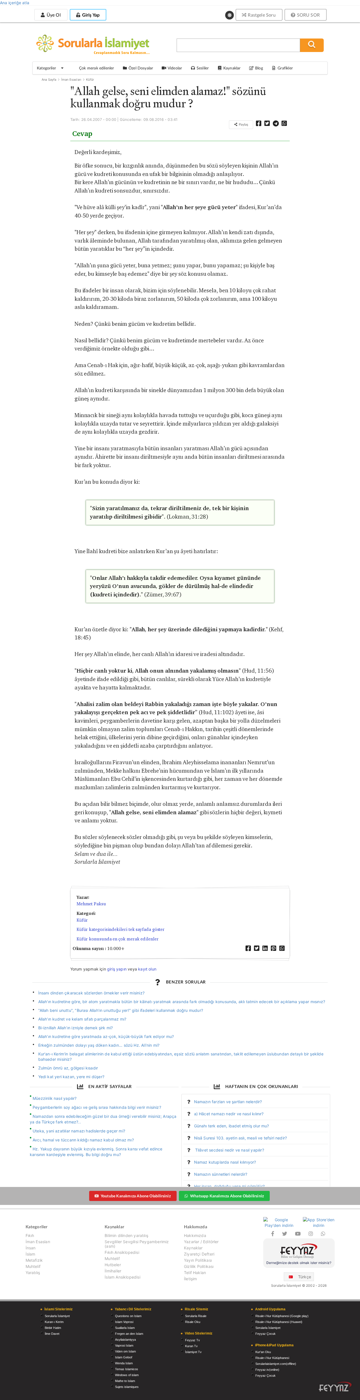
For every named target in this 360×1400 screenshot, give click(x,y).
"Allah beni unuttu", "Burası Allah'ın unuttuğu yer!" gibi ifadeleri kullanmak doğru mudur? (120, 1010)
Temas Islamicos (126, 1369)
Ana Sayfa (49, 80)
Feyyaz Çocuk (265, 1333)
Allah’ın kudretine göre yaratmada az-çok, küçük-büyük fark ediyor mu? (106, 1036)
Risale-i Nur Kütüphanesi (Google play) (282, 1316)
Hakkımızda (195, 1235)
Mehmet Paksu (91, 903)
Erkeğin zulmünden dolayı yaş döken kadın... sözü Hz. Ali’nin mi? (99, 1045)
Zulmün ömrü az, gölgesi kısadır (68, 1068)
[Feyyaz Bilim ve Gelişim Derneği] (299, 1251)
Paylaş (243, 124)
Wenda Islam (124, 1363)
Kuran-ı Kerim (54, 1322)
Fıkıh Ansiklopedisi (122, 1252)
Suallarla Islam (125, 1327)
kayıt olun (147, 969)
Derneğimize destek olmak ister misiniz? (298, 1263)
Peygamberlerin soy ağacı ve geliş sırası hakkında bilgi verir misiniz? (97, 1107)
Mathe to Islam (125, 1381)
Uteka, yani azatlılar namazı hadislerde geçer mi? (79, 1130)
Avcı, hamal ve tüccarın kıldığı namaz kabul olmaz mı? (83, 1139)
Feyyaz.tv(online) (267, 1369)
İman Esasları (71, 80)
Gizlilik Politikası (198, 1266)
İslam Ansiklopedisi (122, 1277)
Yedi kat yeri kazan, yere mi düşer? (71, 1076)
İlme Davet (52, 1333)
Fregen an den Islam (129, 1333)
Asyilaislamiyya (125, 1339)
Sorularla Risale (195, 1316)
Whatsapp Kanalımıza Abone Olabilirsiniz (227, 1195)
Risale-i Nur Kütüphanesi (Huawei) (278, 1322)
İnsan (31, 1247)
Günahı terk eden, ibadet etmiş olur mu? (231, 1125)
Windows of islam (127, 1375)
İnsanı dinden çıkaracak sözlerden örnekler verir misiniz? (91, 992)
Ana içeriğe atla (14, 2)
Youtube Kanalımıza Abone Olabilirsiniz (136, 1195)
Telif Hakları (195, 1272)
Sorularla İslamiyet (57, 1316)
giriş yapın (117, 969)
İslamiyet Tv (193, 1352)
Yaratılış (33, 1272)
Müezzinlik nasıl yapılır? (55, 1098)
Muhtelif (33, 1266)
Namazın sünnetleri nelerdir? (221, 1174)
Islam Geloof (123, 1357)
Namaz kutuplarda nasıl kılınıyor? (225, 1162)
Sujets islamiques (127, 1386)
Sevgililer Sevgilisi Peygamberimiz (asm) (137, 1244)
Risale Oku (192, 1322)
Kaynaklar (193, 1247)
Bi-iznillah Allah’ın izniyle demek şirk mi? (75, 1027)
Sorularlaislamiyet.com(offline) (275, 1363)
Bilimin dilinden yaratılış (126, 1235)
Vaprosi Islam (124, 1345)
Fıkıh (30, 1235)
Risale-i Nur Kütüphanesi (272, 1358)
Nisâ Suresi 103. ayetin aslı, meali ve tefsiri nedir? (240, 1138)
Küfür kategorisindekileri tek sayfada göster (120, 929)
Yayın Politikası (198, 1260)
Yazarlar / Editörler (201, 1241)
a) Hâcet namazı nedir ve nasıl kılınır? (229, 1113)
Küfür (90, 80)
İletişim (190, 1278)
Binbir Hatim (53, 1327)
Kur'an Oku (263, 1352)
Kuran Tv (191, 1346)
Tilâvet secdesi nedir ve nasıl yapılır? (229, 1150)
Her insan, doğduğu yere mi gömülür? (229, 1186)
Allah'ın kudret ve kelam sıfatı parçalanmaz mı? (82, 1019)
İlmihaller (113, 1270)
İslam (30, 1254)
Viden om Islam (125, 1351)
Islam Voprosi (124, 1322)
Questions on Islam (128, 1316)
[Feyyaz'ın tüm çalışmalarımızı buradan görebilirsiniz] (335, 1386)
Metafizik (34, 1260)
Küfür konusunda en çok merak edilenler (117, 939)
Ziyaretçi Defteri (199, 1254)
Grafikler (285, 67)
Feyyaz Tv (192, 1340)
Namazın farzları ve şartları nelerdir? (228, 1101)
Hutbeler (113, 1264)
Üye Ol (52, 14)
